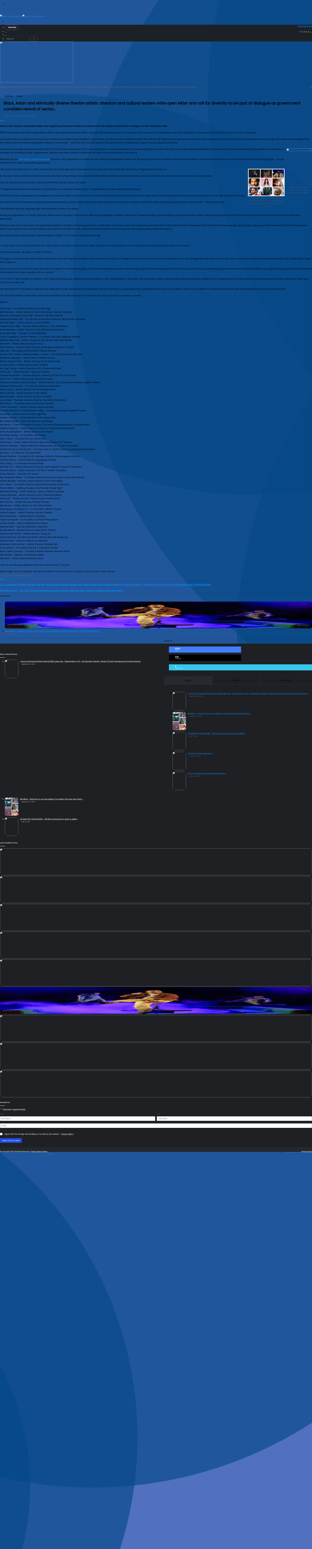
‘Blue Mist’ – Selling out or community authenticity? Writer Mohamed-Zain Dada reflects (53, 631)
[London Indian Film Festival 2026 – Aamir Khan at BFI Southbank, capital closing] (156, 1083)
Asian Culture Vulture (39, 1151)
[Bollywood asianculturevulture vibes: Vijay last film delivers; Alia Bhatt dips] (156, 972)
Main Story (9, 96)
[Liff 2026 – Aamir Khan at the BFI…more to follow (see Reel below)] (156, 1028)
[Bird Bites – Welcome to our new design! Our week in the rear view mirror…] (11, 807)
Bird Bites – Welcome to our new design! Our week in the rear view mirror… (51, 799)
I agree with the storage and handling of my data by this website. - (39, 1134)
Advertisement (305, 26)
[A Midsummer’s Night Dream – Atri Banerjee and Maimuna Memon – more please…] (156, 1056)
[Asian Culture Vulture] (22, 16)
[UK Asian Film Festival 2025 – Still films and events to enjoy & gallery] (11, 826)
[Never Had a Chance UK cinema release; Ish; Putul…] (156, 945)
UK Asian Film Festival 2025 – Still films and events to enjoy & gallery (48, 819)
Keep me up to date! (11, 1140)
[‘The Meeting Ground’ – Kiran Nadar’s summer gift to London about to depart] (156, 917)
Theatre (19, 96)
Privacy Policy (67, 1134)
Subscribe (12, 27)
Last (158, 1114)
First (1, 1114)
